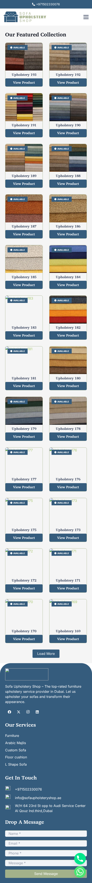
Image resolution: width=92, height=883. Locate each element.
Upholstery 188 (68, 176)
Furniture (12, 735)
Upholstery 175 (24, 530)
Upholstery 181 (24, 378)
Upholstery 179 (24, 428)
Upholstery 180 (68, 378)
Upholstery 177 (24, 479)
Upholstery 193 (24, 74)
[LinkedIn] (37, 712)
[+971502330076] (10, 789)
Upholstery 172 (24, 580)
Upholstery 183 (24, 327)
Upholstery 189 (24, 176)
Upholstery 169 (68, 631)
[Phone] (80, 858)
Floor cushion (16, 757)
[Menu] (86, 17)
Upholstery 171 (68, 580)
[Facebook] (9, 712)
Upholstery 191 (24, 125)
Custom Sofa (15, 750)
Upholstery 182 (68, 327)
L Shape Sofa (16, 764)
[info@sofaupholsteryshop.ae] (10, 798)
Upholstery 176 (68, 479)
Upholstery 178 (68, 428)
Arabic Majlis (15, 743)
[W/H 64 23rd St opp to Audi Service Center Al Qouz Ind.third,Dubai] (10, 808)
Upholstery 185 (24, 277)
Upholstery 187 (24, 226)
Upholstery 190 (68, 125)
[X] (18, 712)
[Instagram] (28, 712)
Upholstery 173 (68, 530)
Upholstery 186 (68, 226)
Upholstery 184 (68, 277)
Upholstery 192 (68, 74)
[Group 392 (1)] (26, 674)
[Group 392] (25, 17)
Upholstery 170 (24, 631)
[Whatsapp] (80, 872)
